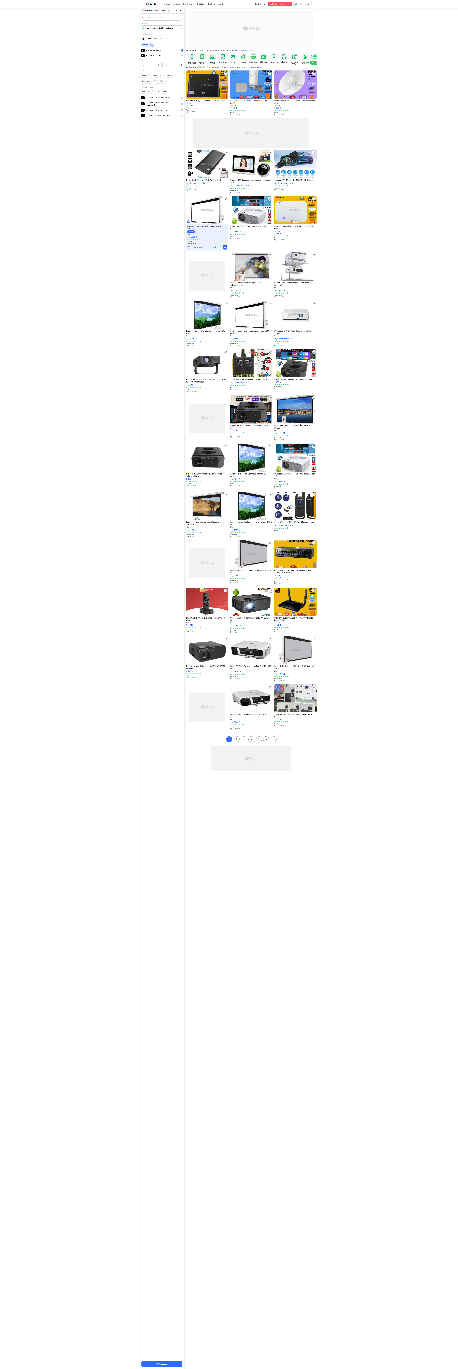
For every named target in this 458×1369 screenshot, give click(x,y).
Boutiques (211, 4)
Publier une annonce (281, 4)
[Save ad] (225, 73)
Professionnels (161, 91)
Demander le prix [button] (197, 183)
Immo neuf (176, 4)
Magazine (221, 4)
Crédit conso (201, 4)
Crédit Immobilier (188, 4)
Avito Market (201, 50)
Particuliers (146, 91)
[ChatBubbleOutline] (214, 247)
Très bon (153, 75)
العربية (307, 4)
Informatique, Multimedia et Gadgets (219, 50)
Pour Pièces (160, 81)
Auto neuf (167, 4)
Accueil (191, 50)
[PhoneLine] (225, 247)
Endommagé (147, 81)
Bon (161, 75)
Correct (170, 75)
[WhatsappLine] (219, 247)
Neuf (144, 75)
